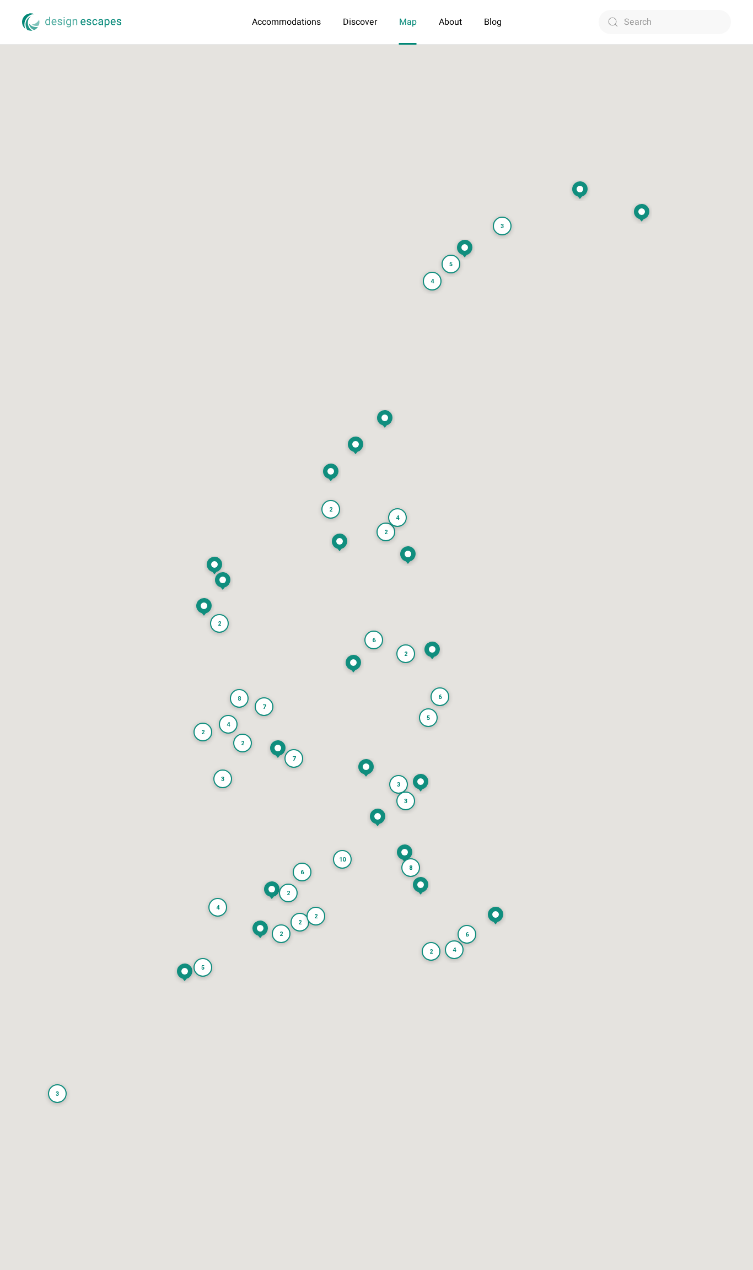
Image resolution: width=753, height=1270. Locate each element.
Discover (360, 22)
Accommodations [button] (286, 22)
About (450, 22)
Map (408, 22)
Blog (493, 22)
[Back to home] (71, 22)
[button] (420, 886)
